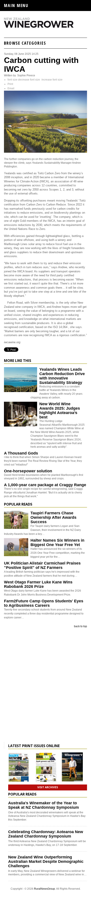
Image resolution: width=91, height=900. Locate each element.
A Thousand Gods (21, 453)
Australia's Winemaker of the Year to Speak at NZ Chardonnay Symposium (43, 805)
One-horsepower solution (28, 471)
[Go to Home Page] (45, 26)
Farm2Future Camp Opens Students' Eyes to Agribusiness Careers (43, 603)
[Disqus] (45, 686)
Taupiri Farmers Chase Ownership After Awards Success (53, 517)
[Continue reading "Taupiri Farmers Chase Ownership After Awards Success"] (16, 520)
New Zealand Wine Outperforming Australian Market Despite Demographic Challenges (45, 861)
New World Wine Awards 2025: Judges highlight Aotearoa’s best (59, 410)
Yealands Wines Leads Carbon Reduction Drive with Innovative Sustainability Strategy (62, 376)
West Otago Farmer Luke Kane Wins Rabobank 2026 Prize (38, 584)
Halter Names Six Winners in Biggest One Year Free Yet (57, 542)
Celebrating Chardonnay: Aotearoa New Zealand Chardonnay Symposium (45, 834)
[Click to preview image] (45, 151)
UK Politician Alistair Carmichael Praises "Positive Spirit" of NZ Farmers (42, 565)
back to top (80, 626)
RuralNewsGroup (44, 888)
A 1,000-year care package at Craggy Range (45, 485)
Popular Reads (18, 504)
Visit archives (47, 787)
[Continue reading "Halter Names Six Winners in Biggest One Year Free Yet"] (16, 547)
